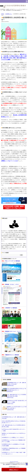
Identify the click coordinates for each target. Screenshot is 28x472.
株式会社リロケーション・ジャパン (13, 331)
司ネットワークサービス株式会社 (12, 260)
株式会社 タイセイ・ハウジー (12, 284)
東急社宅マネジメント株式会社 (12, 354)
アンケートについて (14, 461)
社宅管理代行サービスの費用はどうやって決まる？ (13, 437)
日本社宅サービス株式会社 (11, 307)
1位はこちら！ (13, 469)
